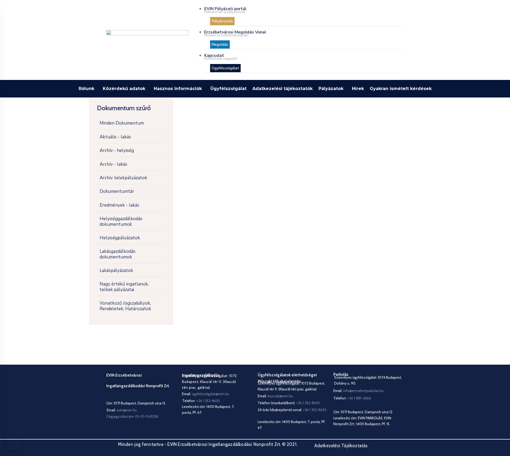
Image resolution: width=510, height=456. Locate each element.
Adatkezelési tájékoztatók (282, 88)
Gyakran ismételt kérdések (401, 88)
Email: (122, 410)
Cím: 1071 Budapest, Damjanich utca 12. (136, 403)
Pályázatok (330, 88)
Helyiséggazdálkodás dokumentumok (121, 221)
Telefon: (352, 398)
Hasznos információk (178, 88)
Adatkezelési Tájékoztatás (341, 445)
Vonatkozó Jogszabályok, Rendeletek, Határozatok (125, 306)
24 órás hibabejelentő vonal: (292, 410)
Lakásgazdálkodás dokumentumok (117, 254)
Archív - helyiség (117, 150)
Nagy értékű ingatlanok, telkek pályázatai (124, 286)
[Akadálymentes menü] (13, 442)
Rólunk (86, 88)
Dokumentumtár (117, 191)
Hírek (358, 88)
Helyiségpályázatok (120, 238)
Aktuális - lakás (115, 137)
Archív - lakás (113, 164)
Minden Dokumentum (122, 123)
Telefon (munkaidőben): (289, 403)
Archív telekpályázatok (123, 178)
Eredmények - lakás (119, 205)
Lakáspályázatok (116, 270)
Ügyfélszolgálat (228, 88)
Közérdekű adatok (124, 88)
